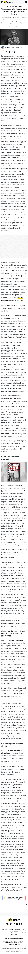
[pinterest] (17, 924)
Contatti (24, 929)
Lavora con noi (14, 931)
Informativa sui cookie (7, 929)
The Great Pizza (18, 942)
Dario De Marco (10, 47)
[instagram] (20, 924)
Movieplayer (14, 941)
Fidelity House (9, 942)
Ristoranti (17, 27)
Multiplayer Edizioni (14, 944)
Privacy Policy (17, 929)
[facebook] (14, 924)
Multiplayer (6, 941)
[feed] (7, 924)
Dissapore (11, 27)
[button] (2, 51)
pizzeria (7, 59)
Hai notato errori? (22, 905)
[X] (11, 924)
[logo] (8, 2)
